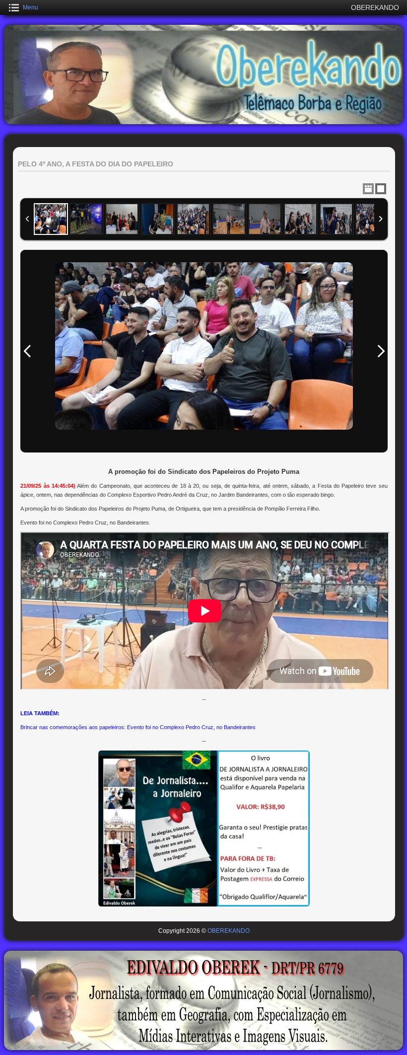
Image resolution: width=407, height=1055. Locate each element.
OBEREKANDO (228, 930)
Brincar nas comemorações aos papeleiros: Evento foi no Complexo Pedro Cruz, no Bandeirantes (138, 727)
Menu (30, 7)
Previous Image (27, 351)
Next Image (381, 351)
